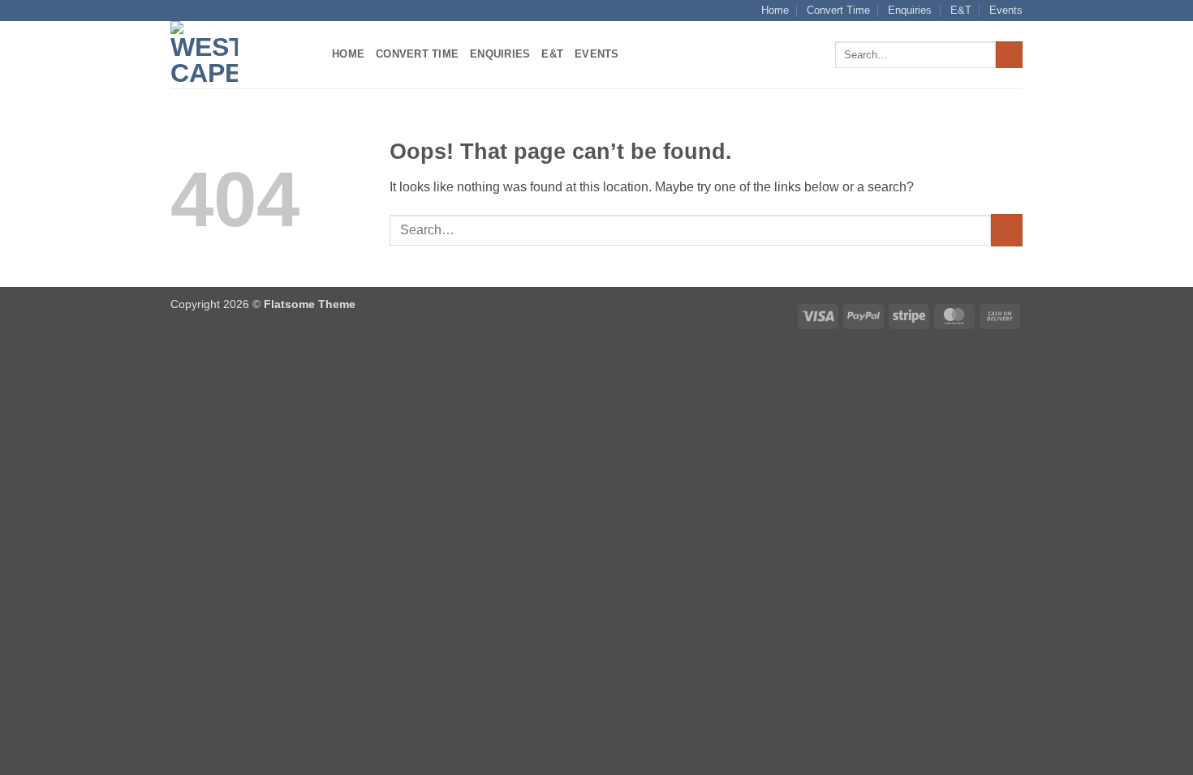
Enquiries (910, 10)
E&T (960, 10)
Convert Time (838, 10)
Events (1006, 10)
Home (775, 10)
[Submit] (1009, 55)
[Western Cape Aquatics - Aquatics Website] (239, 54)
